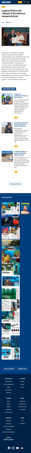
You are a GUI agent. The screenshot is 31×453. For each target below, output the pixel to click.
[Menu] (28, 2)
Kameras (22, 384)
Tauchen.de (8, 378)
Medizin (8, 406)
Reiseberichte (22, 404)
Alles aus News (15, 184)
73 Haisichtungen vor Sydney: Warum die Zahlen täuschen (20, 153)
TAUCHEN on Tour (22, 406)
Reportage (8, 409)
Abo (22, 420)
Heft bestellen (9, 369)
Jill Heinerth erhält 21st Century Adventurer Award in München (21, 124)
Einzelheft (22, 423)
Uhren (22, 387)
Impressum (8, 423)
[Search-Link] (24, 2)
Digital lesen (22, 369)
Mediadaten (8, 429)
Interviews (8, 392)
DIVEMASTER (8, 381)
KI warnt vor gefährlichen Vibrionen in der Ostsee (21, 95)
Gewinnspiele (8, 389)
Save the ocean (8, 412)
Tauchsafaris (22, 409)
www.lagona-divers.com (18, 79)
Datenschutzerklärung (8, 426)
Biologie (8, 404)
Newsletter (8, 420)
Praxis (8, 401)
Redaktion (8, 22)
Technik (22, 378)
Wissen (8, 398)
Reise (22, 398)
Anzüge (22, 381)
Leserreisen (22, 401)
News (3, 6)
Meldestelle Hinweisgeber (8, 432)
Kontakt (8, 418)
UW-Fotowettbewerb (9, 384)
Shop (20, 2)
